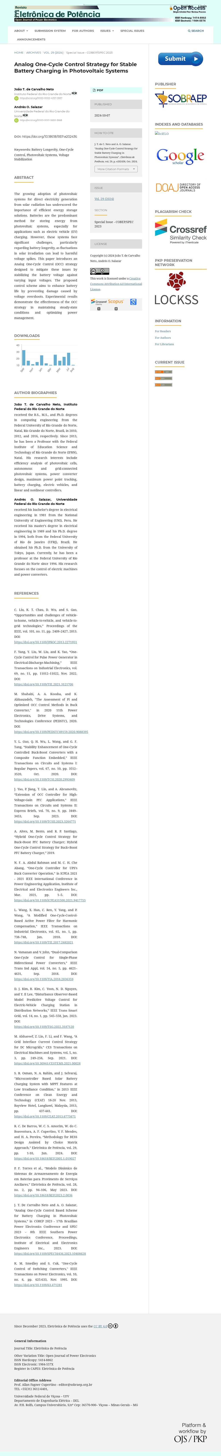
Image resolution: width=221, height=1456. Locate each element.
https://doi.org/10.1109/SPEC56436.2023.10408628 (50, 1254)
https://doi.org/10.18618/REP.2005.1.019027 (45, 1158)
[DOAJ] (181, 194)
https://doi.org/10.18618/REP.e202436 (49, 137)
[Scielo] (162, 134)
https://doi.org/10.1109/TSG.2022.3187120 (44, 1027)
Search (197, 30)
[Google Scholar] (181, 173)
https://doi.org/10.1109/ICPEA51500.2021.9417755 (50, 900)
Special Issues (132, 30)
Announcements (31, 39)
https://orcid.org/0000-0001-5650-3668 (41, 120)
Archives (33, 52)
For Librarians (164, 344)
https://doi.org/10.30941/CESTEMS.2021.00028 (47, 1063)
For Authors (83, 30)
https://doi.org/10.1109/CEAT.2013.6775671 (45, 1116)
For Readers (163, 331)
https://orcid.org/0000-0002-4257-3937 (41, 98)
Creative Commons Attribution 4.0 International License (116, 283)
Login (202, 6)
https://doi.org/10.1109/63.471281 (38, 1285)
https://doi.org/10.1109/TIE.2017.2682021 (43, 942)
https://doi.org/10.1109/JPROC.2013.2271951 (45, 642)
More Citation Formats (113, 169)
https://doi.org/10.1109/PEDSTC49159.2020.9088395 (51, 732)
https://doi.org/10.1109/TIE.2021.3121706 (43, 684)
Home (19, 52)
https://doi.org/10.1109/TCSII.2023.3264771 (45, 821)
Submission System (50, 30)
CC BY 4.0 (100, 1326)
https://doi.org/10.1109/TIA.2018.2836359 (43, 979)
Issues (105, 30)
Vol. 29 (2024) (53, 52)
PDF (99, 90)
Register (187, 6)
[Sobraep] (181, 106)
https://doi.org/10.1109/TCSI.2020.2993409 (44, 779)
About (20, 30)
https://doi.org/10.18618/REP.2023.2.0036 (43, 1195)
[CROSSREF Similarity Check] (181, 243)
